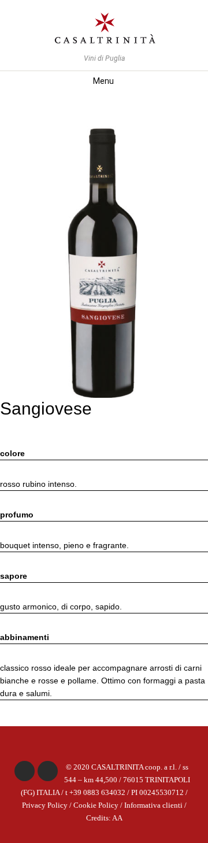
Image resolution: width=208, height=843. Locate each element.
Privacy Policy (45, 805)
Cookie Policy (95, 805)
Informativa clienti (153, 805)
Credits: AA (104, 818)
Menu (103, 81)
